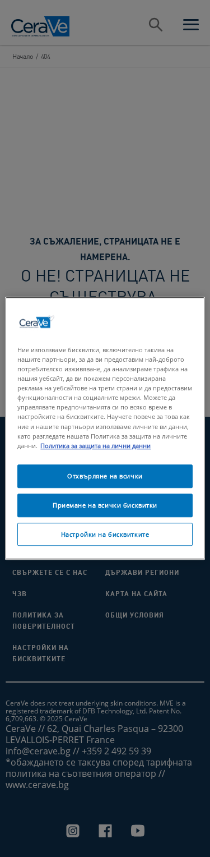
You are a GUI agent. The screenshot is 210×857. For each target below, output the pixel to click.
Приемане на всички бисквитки (105, 505)
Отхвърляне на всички (104, 476)
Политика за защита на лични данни (95, 445)
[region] (104, 428)
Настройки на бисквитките (105, 534)
